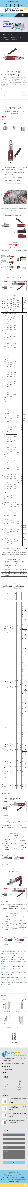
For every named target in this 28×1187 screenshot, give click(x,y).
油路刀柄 (25, 1179)
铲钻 (15, 1179)
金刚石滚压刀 (18, 1177)
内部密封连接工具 (14, 39)
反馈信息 (5, 1130)
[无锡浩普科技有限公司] (14, 10)
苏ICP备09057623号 (14, 1181)
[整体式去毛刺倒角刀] (7, 1020)
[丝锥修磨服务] (14, 1035)
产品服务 (23, 15)
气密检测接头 (5, 39)
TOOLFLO (3, 955)
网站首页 (13, 37)
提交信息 (14, 1162)
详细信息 (4, 102)
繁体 (22, 5)
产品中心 (18, 37)
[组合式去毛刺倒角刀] (21, 1020)
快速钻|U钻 (10, 1179)
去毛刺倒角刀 (6, 1177)
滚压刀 (5, 953)
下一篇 (24, 94)
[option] (14, 24)
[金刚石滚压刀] (7, 1004)
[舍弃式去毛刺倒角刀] (21, 1004)
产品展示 (5, 1095)
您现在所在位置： (5, 37)
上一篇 (3, 94)
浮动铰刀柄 (19, 951)
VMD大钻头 (19, 1179)
